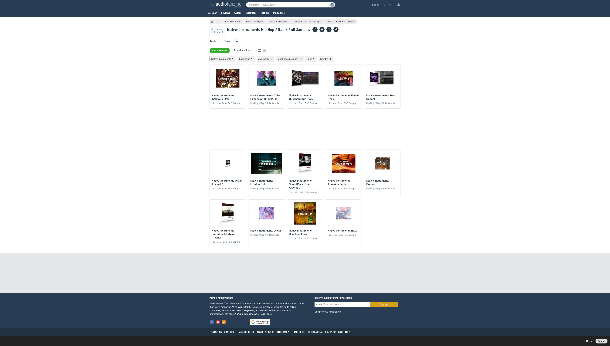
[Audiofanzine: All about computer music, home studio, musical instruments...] (225, 5)
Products (215, 41)
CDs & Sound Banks (278, 21)
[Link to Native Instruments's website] (315, 29)
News (227, 41)
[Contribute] (236, 41)
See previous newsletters (328, 311)
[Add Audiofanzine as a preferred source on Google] (260, 322)
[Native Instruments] (217, 32)
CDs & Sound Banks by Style (307, 21)
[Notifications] (398, 5)
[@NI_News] (329, 29)
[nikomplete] (336, 29)
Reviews (225, 13)
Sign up (384, 304)
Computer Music (232, 21)
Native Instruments (243, 29)
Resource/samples (254, 21)
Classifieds (251, 13)
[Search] (332, 5)
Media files (279, 13)
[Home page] (212, 21)
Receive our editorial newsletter (333, 298)
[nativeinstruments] (322, 29)
